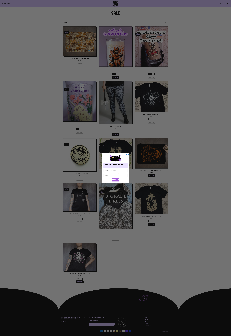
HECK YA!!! (115, 180)
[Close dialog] (127, 154)
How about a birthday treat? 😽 (111, 173)
